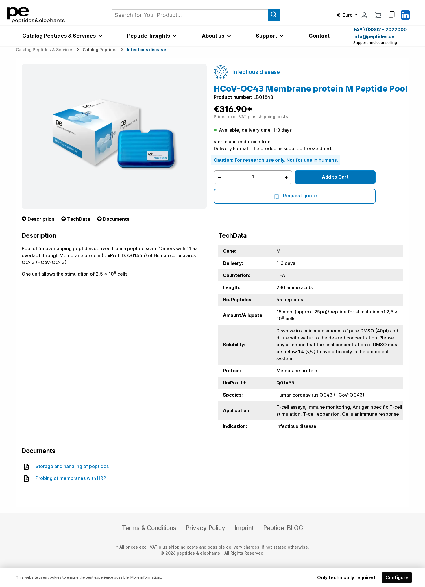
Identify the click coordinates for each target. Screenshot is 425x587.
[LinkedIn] (405, 14)
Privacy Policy (205, 528)
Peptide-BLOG (283, 528)
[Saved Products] (391, 14)
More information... (146, 577)
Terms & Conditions (149, 528)
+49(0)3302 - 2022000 (380, 29)
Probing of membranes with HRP (71, 478)
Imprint (244, 528)
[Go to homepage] (36, 14)
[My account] (364, 15)
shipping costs (183, 547)
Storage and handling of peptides (72, 466)
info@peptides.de (373, 36)
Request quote (300, 196)
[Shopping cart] (378, 15)
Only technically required (346, 577)
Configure (397, 577)
